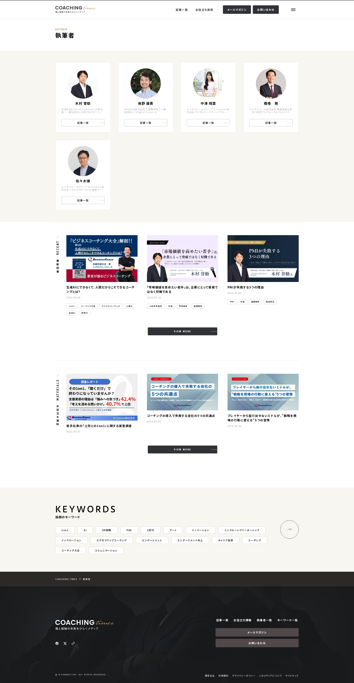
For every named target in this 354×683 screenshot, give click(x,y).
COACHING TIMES (66, 579)
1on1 (72, 306)
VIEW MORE (182, 331)
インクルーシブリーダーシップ (241, 530)
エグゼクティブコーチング (112, 540)
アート (173, 530)
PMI (232, 301)
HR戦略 (106, 530)
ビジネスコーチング (111, 306)
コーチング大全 (88, 306)
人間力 (129, 306)
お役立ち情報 (243, 620)
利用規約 (223, 675)
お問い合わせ (265, 9)
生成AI (72, 312)
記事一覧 (182, 10)
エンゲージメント (152, 540)
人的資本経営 (155, 306)
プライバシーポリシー (243, 675)
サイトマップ (292, 675)
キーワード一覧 (287, 620)
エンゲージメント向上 (190, 540)
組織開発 (198, 306)
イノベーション (200, 530)
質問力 (84, 312)
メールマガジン (237, 9)
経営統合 (270, 301)
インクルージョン (71, 540)
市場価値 (183, 306)
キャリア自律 (225, 540)
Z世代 (150, 530)
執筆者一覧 (264, 620)
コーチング (254, 540)
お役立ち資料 (204, 10)
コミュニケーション (106, 550)
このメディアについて (270, 675)
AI (85, 530)
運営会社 (210, 675)
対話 (170, 306)
